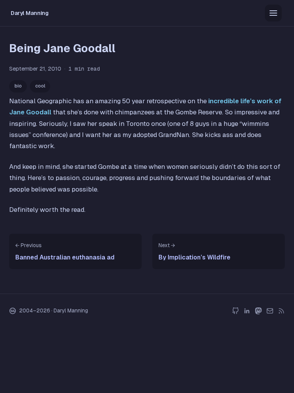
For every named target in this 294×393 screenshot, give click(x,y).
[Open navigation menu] (273, 13)
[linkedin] (246, 310)
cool (40, 86)
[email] (269, 310)
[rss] (281, 310)
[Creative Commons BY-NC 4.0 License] (12, 310)
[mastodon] (258, 310)
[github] (235, 310)
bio (18, 86)
